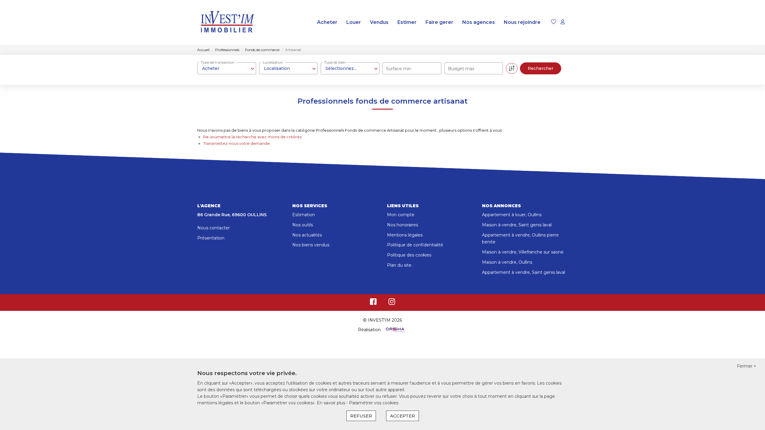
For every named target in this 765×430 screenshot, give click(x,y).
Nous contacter (213, 228)
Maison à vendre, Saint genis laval (517, 225)
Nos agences (478, 22)
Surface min (398, 68)
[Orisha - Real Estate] (394, 329)
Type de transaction (218, 62)
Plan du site (399, 265)
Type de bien (335, 62)
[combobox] (227, 68)
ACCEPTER (402, 416)
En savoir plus (331, 403)
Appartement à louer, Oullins (511, 214)
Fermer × (746, 366)
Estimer (407, 22)
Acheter (327, 22)
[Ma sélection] (553, 22)
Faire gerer (439, 22)
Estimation (303, 214)
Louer (353, 22)
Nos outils (302, 225)
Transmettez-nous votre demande (236, 143)
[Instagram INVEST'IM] (391, 303)
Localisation (273, 62)
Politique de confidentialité (415, 245)
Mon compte (400, 214)
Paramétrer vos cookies (373, 403)
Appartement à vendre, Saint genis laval (523, 272)
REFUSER (361, 416)
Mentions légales (405, 235)
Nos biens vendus (310, 245)
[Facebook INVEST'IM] (373, 303)
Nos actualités (307, 235)
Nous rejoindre (522, 22)
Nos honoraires (402, 225)
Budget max (461, 68)
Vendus (379, 22)
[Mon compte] (563, 22)
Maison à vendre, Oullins (507, 262)
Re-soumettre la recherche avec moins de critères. (252, 136)
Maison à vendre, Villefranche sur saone (523, 252)
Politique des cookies (409, 255)
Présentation (210, 238)
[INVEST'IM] (227, 22)
